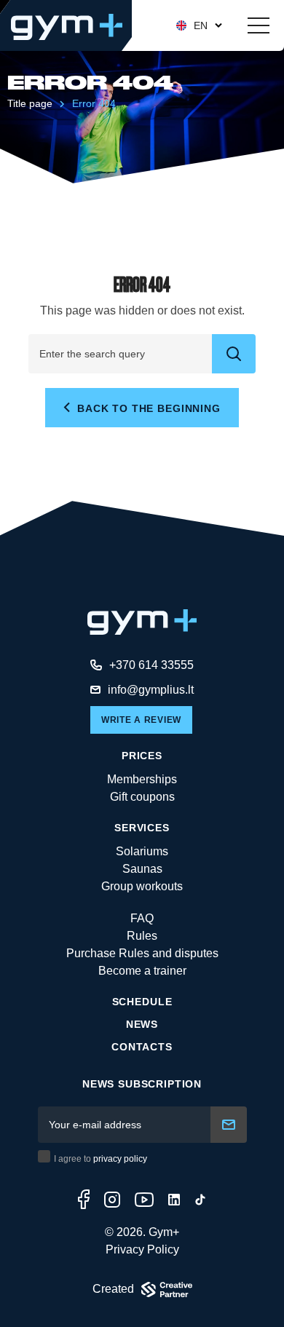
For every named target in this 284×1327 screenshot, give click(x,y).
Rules (142, 936)
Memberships (142, 779)
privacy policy (120, 1159)
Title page (29, 103)
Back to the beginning (147, 408)
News (142, 1024)
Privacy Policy (142, 1249)
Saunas (142, 869)
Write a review (141, 720)
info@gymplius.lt (151, 690)
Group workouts (142, 886)
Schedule (142, 1001)
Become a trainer (142, 970)
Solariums (142, 851)
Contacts (142, 1047)
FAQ (142, 918)
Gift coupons (142, 797)
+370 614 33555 (151, 665)
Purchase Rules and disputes (142, 953)
